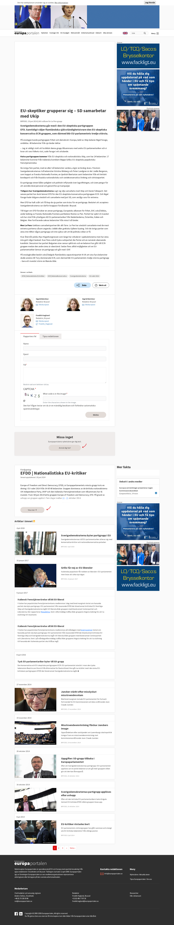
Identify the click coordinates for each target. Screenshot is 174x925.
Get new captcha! (24, 401)
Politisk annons (153, 108)
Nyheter (44, 33)
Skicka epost (44, 304)
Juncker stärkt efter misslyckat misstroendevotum (78, 693)
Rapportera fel (29, 336)
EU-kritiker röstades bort (75, 824)
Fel (24, 364)
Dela (84, 285)
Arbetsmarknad (87, 33)
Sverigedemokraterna (78, 276)
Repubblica (45, 612)
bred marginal (86, 630)
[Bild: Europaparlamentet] (35, 733)
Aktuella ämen (144, 874)
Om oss (149, 879)
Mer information (61, 2)
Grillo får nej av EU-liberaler (77, 567)
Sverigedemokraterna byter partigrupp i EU (86, 535)
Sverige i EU (54, 33)
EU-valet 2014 (94, 276)
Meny (153, 33)
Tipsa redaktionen (50, 336)
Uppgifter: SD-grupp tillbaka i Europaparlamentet (77, 760)
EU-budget (64, 33)
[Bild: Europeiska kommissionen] (35, 699)
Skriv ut (102, 285)
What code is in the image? (55, 393)
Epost (26, 354)
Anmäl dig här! (65, 448)
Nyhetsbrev (134, 874)
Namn (26, 343)
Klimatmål (75, 33)
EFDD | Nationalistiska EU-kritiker (33, 276)
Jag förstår (150, 2)
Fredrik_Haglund (45, 324)
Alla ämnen (107, 33)
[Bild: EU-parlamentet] (35, 543)
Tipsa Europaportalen (138, 879)
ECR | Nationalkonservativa (57, 276)
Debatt (99, 33)
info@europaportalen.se (113, 873)
